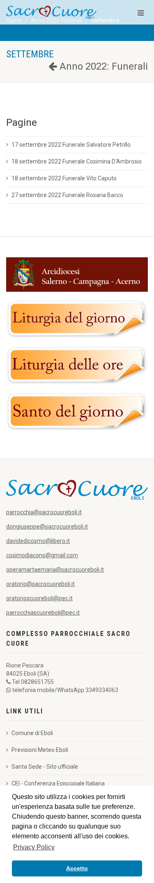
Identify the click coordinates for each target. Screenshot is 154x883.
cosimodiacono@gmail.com (42, 555)
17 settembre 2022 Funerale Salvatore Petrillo (71, 144)
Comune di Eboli (32, 733)
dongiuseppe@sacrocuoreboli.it (47, 526)
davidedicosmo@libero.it (38, 541)
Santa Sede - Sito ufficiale (44, 766)
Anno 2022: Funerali (102, 66)
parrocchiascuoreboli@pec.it (43, 612)
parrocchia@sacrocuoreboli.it (44, 512)
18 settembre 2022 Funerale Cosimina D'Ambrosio (76, 161)
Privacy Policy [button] (34, 847)
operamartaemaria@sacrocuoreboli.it (55, 569)
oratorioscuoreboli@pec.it (39, 598)
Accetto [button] (77, 868)
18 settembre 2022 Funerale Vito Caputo (64, 178)
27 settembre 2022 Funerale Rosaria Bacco (67, 195)
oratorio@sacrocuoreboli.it (40, 584)
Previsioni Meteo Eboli (39, 750)
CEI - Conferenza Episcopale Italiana (58, 783)
